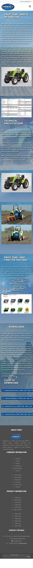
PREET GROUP (15, 555)
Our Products (17, 475)
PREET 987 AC (17, 500)
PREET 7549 (18, 516)
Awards (18, 463)
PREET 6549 (18, 518)
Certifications (17, 466)
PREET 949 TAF (18, 509)
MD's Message (18, 468)
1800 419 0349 (23, 543)
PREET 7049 (18, 502)
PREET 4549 (18, 526)
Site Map (17, 487)
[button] (26, 1)
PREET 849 (18, 505)
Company (17, 458)
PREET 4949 (18, 507)
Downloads (18, 479)
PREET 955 (18, 523)
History (18, 461)
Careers (17, 470)
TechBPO (28, 556)
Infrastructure (18, 477)
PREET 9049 (18, 514)
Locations (17, 482)
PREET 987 (18, 497)
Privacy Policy (18, 484)
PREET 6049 (18, 521)
